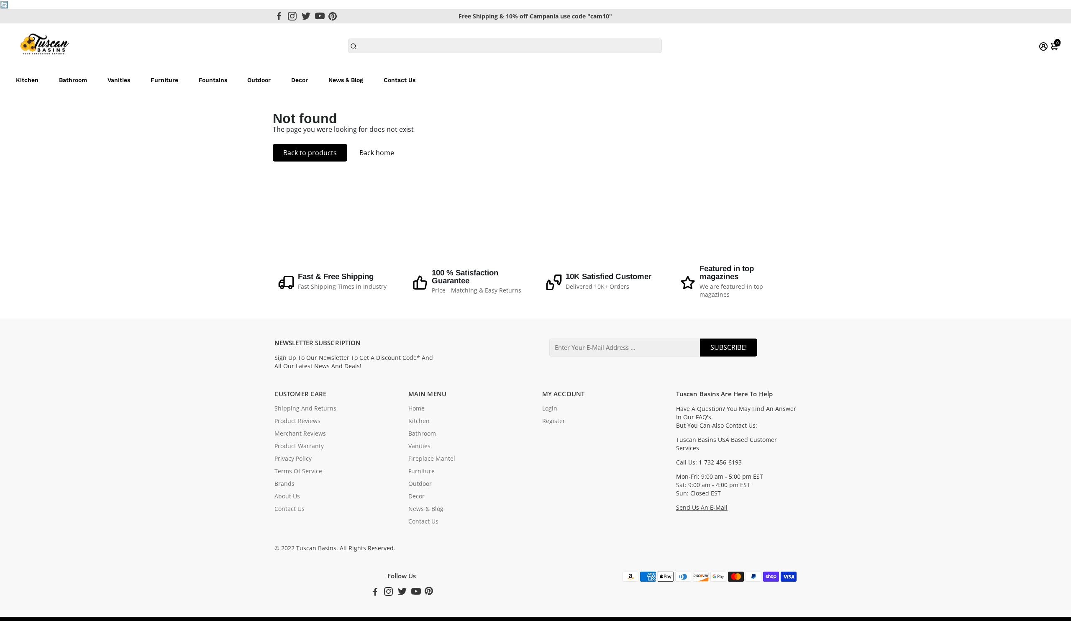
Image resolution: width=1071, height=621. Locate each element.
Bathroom (73, 80)
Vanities (119, 80)
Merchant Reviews (300, 433)
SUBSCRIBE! (728, 347)
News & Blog (345, 80)
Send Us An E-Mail (702, 507)
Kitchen (27, 80)
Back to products (310, 152)
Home (416, 408)
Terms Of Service (298, 471)
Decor (299, 80)
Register (553, 421)
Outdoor (259, 80)
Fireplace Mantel (431, 458)
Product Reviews (297, 421)
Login (549, 408)
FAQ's (703, 417)
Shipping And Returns (305, 408)
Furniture (164, 80)
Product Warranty (299, 446)
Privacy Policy (293, 458)
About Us (287, 496)
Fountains (213, 80)
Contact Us (399, 80)
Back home (376, 152)
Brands (284, 484)
